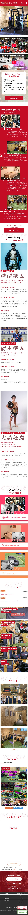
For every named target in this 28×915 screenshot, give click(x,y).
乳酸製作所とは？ (14, 98)
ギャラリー (21, 900)
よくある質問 (7, 900)
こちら (15, 869)
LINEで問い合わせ (14, 879)
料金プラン (7, 895)
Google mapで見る (14, 863)
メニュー (21, 895)
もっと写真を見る (14, 36)
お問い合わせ (21, 903)
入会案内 (7, 893)
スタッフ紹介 (7, 898)
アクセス (7, 903)
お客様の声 (21, 898)
